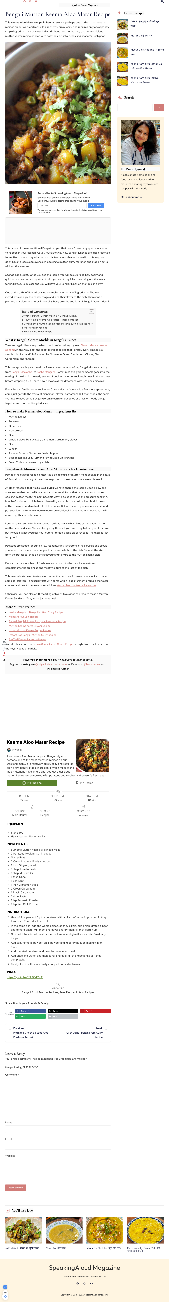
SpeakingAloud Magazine (85, 4)
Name (8, 1122)
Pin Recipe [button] (86, 782)
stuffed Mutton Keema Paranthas (76, 585)
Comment (12, 1074)
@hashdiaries (92, 664)
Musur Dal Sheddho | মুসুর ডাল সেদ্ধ (103, 1248)
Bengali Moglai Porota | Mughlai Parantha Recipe (37, 621)
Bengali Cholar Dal (22, 372)
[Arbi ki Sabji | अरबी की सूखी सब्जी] (122, 25)
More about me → (131, 197)
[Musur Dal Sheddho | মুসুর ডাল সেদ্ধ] (122, 53)
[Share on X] (4, 659)
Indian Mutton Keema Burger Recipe (30, 630)
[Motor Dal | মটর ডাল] (122, 39)
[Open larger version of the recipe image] (92, 755)
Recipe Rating (13, 1067)
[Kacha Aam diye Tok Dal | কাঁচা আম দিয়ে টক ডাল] (122, 82)
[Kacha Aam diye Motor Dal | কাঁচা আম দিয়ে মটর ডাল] (122, 68)
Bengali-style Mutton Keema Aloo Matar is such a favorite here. (58, 323)
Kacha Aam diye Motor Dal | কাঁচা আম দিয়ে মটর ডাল (143, 1250)
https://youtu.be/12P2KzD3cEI (25, 977)
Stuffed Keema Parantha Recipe (27, 639)
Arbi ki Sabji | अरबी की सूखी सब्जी (22, 1248)
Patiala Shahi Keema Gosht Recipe (53, 644)
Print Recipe (34, 782)
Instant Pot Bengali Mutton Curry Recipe (33, 635)
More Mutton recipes (35, 327)
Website (10, 1155)
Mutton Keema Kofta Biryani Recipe (30, 626)
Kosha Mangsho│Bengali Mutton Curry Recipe (36, 612)
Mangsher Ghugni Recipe (23, 616)
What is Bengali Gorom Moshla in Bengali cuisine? (50, 315)
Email (8, 1139)
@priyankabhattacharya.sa (51, 664)
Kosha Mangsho (46, 372)
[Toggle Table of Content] (90, 311)
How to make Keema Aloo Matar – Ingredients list (51, 319)
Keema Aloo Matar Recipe (38, 331)
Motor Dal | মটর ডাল (141, 35)
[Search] (159, 107)
